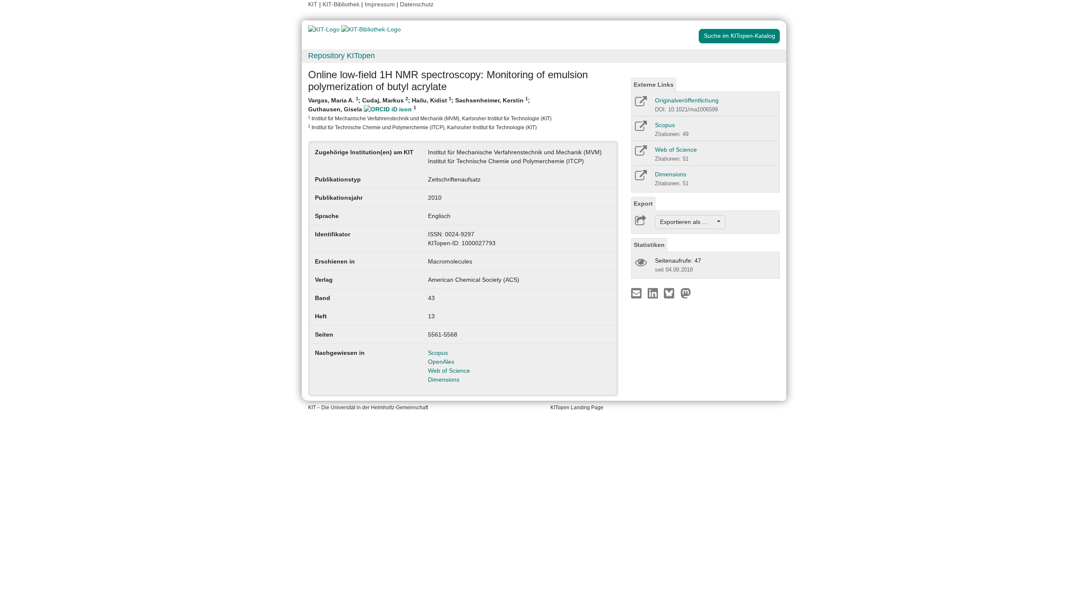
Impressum (380, 4)
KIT (312, 4)
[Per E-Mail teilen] (637, 292)
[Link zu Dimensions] (640, 178)
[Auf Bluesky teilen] (671, 292)
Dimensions (443, 379)
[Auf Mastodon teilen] (685, 292)
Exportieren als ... (688, 221)
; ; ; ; (430, 113)
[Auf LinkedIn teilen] (653, 292)
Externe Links (654, 84)
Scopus (438, 352)
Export (643, 203)
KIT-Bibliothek (342, 4)
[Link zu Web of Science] (640, 153)
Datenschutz (417, 4)
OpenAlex (441, 361)
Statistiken (649, 244)
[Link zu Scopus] (640, 128)
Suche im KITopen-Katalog (739, 35)
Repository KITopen (341, 55)
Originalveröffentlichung (687, 100)
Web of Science (449, 370)
